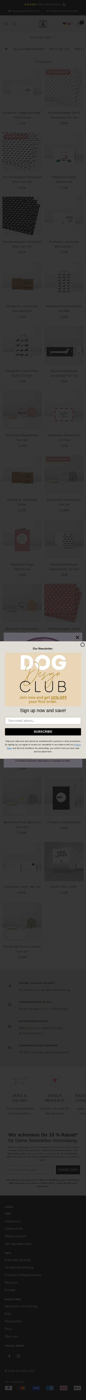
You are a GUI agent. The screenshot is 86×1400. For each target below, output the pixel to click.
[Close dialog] (82, 645)
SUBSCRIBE (43, 731)
